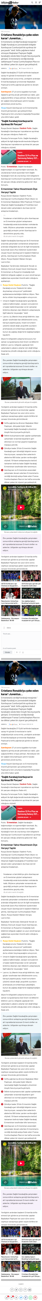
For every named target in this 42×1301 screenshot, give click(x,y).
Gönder (7, 652)
